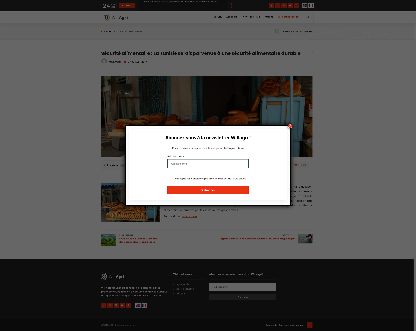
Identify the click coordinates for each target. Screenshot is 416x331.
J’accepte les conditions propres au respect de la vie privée (210, 178)
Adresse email (175, 156)
